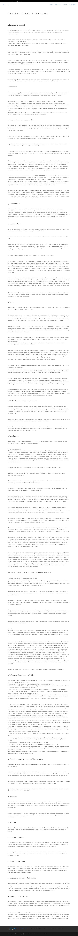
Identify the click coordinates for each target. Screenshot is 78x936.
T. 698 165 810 (72, 4)
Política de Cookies (13, 930)
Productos (57, 4)
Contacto (65, 4)
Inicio (51, 4)
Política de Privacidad (56, 928)
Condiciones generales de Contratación (18, 928)
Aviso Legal (46, 928)
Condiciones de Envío (35, 928)
